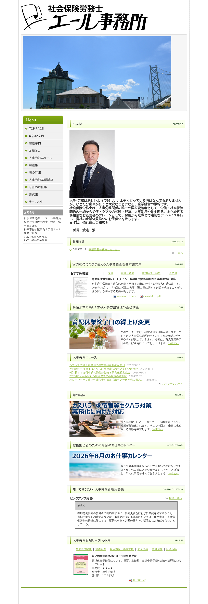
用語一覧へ (175, 498)
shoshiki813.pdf (152, 295)
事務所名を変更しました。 (104, 249)
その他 (173, 273)
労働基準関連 (84, 549)
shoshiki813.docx (126, 295)
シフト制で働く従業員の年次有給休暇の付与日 (97, 365)
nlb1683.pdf (138, 580)
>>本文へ (173, 343)
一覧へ (179, 253)
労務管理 (100, 549)
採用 (110, 273)
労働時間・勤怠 (151, 273)
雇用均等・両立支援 (122, 549)
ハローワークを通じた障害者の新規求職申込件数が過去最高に (106, 379)
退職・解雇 (127, 273)
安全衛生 (143, 549)
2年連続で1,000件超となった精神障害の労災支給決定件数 (103, 368)
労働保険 (157, 549)
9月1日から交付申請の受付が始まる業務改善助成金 (99, 372)
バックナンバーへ (172, 383)
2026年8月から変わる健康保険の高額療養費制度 (98, 376)
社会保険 (171, 549)
